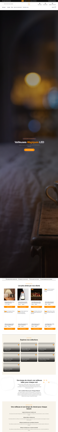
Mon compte (40, 4)
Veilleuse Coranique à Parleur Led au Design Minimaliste (9, 324)
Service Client (45, 4)
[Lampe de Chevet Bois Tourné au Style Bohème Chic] (9, 294)
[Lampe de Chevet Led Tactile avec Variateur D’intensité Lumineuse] (23, 294)
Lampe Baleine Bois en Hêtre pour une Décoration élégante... (49, 324)
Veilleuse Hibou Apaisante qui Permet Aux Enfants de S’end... (23, 324)
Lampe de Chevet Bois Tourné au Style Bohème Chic (9, 302)
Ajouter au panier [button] (9, 306)
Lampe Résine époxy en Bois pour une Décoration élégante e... (36, 302)
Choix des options (23, 306)
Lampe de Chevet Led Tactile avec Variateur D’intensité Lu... (23, 302)
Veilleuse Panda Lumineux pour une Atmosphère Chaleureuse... (35, 324)
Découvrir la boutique (29, 149)
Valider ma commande (52, 4)
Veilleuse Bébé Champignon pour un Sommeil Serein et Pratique (49, 302)
